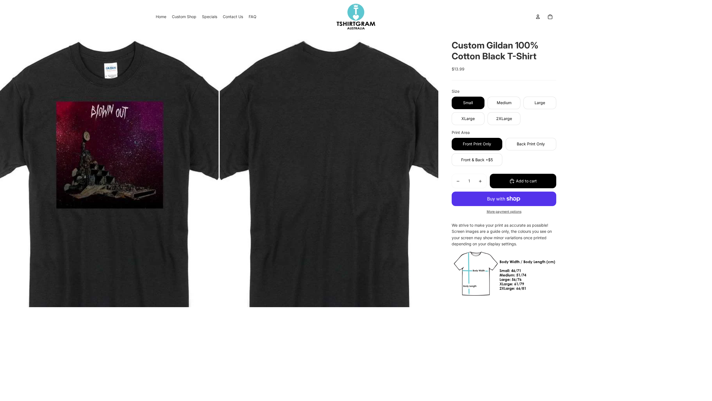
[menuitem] (161, 17)
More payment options (504, 212)
